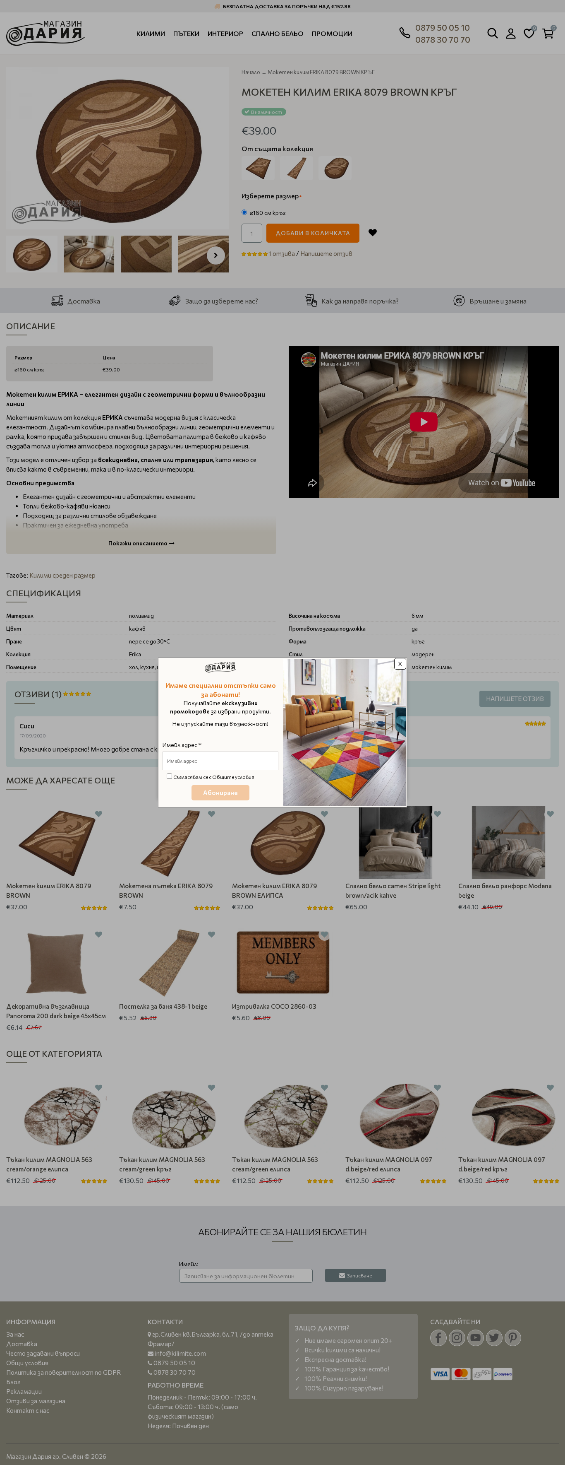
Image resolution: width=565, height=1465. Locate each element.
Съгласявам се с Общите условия (213, 777)
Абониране (220, 792)
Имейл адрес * (182, 744)
